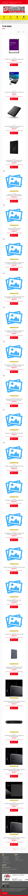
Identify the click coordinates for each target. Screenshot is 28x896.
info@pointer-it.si (12, 3)
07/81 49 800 (6, 870)
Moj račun (18, 856)
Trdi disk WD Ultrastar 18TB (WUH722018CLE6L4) (14, 229)
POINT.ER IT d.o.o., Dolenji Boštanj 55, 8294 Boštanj (12, 2)
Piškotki (4, 861)
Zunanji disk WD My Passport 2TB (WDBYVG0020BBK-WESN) (14, 161)
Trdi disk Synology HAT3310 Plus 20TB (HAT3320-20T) (14, 466)
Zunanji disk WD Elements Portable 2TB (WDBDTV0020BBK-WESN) (14, 534)
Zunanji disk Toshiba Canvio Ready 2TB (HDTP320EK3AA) (14, 804)
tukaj (20, 890)
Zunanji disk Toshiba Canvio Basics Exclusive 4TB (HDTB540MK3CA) (14, 702)
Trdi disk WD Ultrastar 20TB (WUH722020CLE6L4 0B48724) (14, 195)
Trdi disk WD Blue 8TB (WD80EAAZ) (14, 500)
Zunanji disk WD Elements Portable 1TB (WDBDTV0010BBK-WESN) (14, 331)
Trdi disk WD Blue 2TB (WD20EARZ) (14, 433)
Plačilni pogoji (6, 859)
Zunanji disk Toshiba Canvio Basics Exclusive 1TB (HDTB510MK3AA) (14, 770)
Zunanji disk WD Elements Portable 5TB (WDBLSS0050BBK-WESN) (14, 263)
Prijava (17, 858)
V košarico (15, 64)
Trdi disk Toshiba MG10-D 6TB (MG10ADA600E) (14, 601)
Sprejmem (5, 893)
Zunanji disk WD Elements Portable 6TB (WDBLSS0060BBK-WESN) (14, 365)
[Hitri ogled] (14, 56)
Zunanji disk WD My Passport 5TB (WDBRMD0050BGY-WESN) (14, 399)
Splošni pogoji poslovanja (6, 857)
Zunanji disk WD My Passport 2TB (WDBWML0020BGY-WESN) (14, 668)
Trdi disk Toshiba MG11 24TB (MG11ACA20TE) (14, 567)
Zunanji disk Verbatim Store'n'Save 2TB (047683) (14, 93)
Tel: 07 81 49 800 (5, 3)
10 (22, 849)
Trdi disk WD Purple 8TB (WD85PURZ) (14, 59)
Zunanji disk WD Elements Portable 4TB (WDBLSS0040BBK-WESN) (14, 297)
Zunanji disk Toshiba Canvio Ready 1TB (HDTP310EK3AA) (14, 736)
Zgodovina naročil (19, 860)
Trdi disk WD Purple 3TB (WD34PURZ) (14, 634)
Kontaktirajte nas (6, 862)
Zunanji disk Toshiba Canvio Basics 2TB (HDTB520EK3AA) (14, 127)
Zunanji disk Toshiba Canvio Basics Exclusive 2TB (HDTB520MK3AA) (14, 838)
